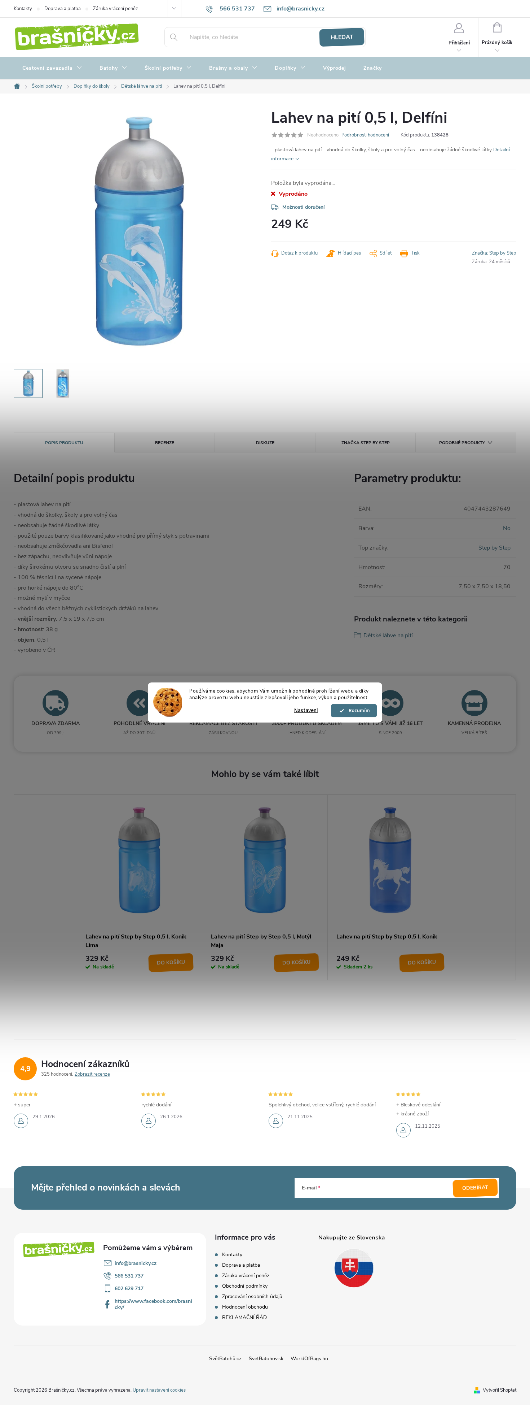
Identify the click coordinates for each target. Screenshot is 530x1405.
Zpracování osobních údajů (252, 1296)
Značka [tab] (365, 443)
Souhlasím (357, 710)
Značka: (494, 253)
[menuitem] (52, 68)
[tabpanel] (139, 887)
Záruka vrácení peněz (115, 8)
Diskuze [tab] (265, 443)
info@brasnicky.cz (135, 1263)
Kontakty (23, 8)
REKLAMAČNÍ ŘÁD (244, 1317)
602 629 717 (129, 1288)
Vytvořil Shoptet (499, 1390)
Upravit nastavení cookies (159, 1390)
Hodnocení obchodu (245, 1307)
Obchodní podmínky (245, 1286)
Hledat (341, 37)
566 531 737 (129, 1275)
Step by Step (494, 548)
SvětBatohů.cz (225, 1358)
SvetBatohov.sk (266, 1358)
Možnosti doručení (303, 207)
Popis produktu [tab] (64, 443)
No (507, 528)
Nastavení (306, 710)
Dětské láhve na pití (388, 635)
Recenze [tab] (164, 443)
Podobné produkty (462, 443)
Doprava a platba (62, 8)
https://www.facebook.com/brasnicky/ (153, 1304)
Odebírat (475, 1188)
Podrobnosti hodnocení (365, 135)
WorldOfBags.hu (309, 1358)
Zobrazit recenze (92, 1074)
